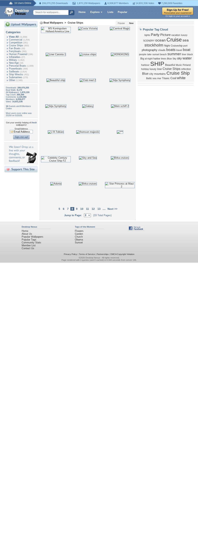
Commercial (15, 39)
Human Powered (18, 54)
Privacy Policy (70, 254)
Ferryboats (15, 51)
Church (79, 236)
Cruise (174, 40)
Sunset (79, 242)
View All (14, 36)
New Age (14, 62)
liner (184, 54)
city (151, 73)
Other (12, 80)
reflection (186, 69)
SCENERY (148, 40)
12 (93, 208)
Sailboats (14, 71)
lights (147, 35)
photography (149, 50)
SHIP (157, 63)
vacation (175, 35)
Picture (165, 35)
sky (179, 58)
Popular (122, 12)
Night (167, 45)
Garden (79, 233)
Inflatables (14, 57)
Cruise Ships (16, 45)
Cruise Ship (178, 73)
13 (99, 208)
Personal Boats (17, 65)
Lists (110, 12)
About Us (27, 233)
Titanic (166, 78)
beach (163, 54)
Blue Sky (171, 58)
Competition (15, 42)
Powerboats (15, 68)
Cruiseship (177, 45)
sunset (155, 54)
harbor (156, 58)
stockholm (153, 45)
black (190, 54)
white (181, 78)
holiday (145, 69)
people (142, 54)
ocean (160, 40)
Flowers (79, 230)
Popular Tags (29, 239)
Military (13, 59)
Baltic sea (151, 78)
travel (179, 50)
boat (186, 50)
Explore (95, 12)
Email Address (21, 129)
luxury (184, 35)
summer (174, 54)
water (187, 58)
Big (142, 58)
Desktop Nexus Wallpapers (16, 12)
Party (155, 35)
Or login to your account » (178, 16)
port (185, 45)
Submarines (15, 77)
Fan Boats (14, 48)
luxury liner (156, 69)
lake (149, 54)
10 (81, 208)
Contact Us (28, 248)
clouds (162, 50)
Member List (29, 245)
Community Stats (31, 242)
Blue (145, 73)
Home (82, 12)
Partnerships (103, 254)
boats (171, 50)
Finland (187, 65)
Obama (79, 239)
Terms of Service (87, 254)
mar (159, 78)
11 (87, 208)
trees (163, 58)
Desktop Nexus (92, 258)
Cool (173, 78)
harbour (145, 65)
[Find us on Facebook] (136, 229)
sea (186, 40)
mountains (160, 73)
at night (149, 58)
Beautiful (170, 64)
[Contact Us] (22, 162)
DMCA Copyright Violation (122, 254)
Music (179, 65)
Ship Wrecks (16, 74)
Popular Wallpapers (32, 236)
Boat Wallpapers (53, 22)
